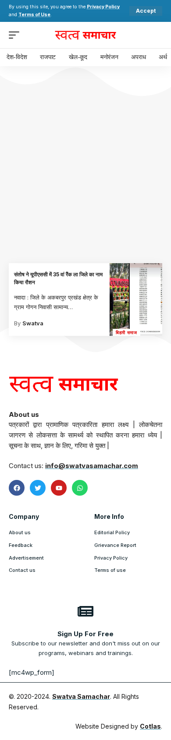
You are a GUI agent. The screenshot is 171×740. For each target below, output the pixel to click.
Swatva (32, 323)
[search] (155, 35)
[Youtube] (59, 488)
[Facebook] (17, 488)
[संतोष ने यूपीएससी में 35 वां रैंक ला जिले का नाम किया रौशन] (136, 299)
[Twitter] (38, 488)
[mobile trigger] (16, 35)
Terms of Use (34, 15)
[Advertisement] (85, 173)
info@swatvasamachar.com (91, 466)
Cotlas (150, 726)
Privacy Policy (103, 7)
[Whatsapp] (80, 488)
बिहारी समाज (126, 332)
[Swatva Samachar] (85, 35)
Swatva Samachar (81, 696)
